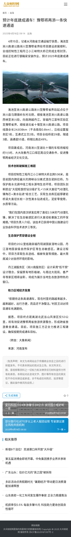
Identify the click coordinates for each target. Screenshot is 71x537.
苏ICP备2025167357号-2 (41, 532)
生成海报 (13, 395)
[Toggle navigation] (65, 4)
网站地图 (35, 525)
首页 (5, 13)
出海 (29, 33)
